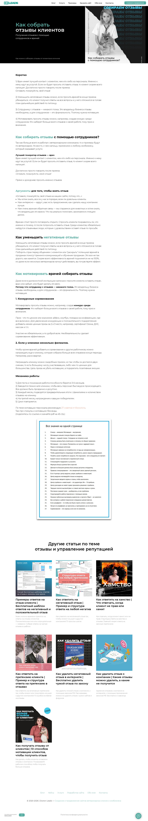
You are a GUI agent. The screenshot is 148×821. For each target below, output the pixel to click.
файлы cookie (8, 815)
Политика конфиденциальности (74, 815)
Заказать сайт (85, 3)
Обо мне (98, 3)
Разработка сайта (75, 793)
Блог (54, 3)
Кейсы (51, 793)
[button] (135, 2)
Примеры (72, 3)
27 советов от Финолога (73, 408)
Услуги (62, 3)
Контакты (110, 3)
